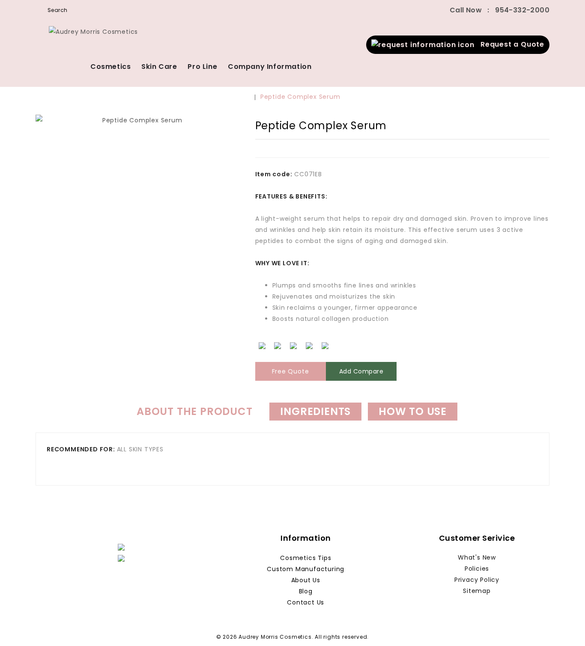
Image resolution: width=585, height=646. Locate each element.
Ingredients (315, 411)
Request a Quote (509, 44)
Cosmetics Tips (305, 558)
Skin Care (159, 66)
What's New (477, 557)
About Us (305, 580)
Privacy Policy (476, 579)
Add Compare (361, 371)
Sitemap (477, 591)
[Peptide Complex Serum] (139, 243)
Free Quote (290, 371)
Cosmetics (110, 66)
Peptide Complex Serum (300, 96)
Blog (306, 591)
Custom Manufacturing (305, 569)
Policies (477, 568)
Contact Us (305, 602)
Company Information (269, 66)
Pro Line (202, 66)
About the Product (195, 411)
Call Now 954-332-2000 (499, 10)
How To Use (413, 411)
